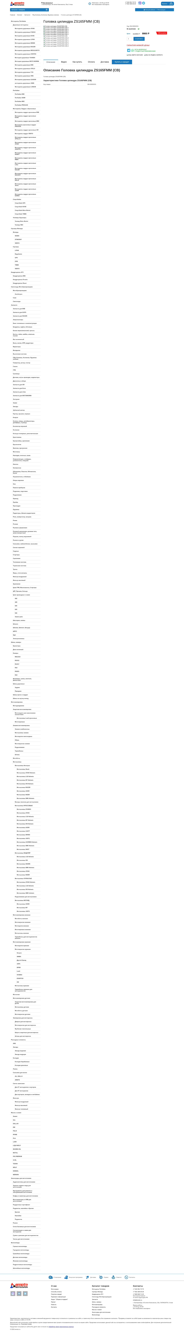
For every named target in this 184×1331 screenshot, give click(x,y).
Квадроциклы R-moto (20, 279)
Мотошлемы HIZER (23, 794)
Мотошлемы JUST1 (23, 838)
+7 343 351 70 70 (130, 2)
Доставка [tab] (105, 62)
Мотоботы (16, 758)
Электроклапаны (18, 638)
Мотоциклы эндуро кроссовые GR (26, 130)
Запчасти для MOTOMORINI (22, 395)
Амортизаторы (18, 319)
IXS (18, 982)
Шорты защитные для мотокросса (26, 1032)
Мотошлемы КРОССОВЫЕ (24, 805)
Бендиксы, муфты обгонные (22, 327)
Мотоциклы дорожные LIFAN (25, 39)
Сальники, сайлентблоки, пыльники (25, 544)
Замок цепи (19, 616)
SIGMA (17, 236)
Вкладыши (16, 350)
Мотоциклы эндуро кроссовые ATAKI (25, 143)
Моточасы (16, 452)
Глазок (15, 366)
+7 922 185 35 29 (130, 4)
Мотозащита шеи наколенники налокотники (25, 713)
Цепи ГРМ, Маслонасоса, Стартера (24, 587)
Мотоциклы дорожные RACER (25, 46)
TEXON (15, 1163)
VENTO (17, 243)
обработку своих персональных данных (61, 1326)
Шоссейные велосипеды (21, 1268)
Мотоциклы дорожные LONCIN (25, 87)
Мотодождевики (18, 705)
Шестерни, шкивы (19, 620)
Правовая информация (58, 1297)
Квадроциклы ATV (17, 272)
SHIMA (19, 956)
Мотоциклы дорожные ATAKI (25, 28)
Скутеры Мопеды (17, 228)
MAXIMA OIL (17, 1149)
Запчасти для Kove (19, 388)
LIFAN (17, 250)
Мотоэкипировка (17, 702)
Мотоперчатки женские (22, 922)
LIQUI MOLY (17, 1145)
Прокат (53, 1302)
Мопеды (15, 232)
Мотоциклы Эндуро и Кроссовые (24, 108)
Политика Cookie (26, 1324)
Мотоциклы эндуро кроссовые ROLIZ (25, 179)
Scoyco (19, 953)
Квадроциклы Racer (20, 283)
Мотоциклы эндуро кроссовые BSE (27, 112)
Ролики (15, 524)
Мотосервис (55, 1289)
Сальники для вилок (20, 1072)
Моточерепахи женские (23, 929)
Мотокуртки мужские (22, 945)
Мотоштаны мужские (22, 985)
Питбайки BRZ (20, 101)
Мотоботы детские (21, 1010)
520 (16, 606)
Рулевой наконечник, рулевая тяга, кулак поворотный (25, 532)
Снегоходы (17, 301)
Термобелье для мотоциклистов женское (26, 937)
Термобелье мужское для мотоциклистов (23, 990)
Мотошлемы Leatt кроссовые (27, 718)
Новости (53, 1304)
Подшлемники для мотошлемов (26, 896)
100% (18, 964)
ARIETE (17, 1080)
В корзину (139, 39)
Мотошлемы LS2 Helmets (25, 776)
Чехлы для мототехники (21, 1239)
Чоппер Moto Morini (21, 221)
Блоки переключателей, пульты (23, 330)
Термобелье (19, 751)
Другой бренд (21, 960)
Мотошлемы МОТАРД (22, 900)
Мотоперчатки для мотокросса (25, 1025)
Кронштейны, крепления (21, 441)
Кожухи (15, 417)
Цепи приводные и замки (21, 595)
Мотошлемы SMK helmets (25, 893)
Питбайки (16, 90)
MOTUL (15, 1153)
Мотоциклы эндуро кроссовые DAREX (25, 194)
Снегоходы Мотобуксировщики (22, 287)
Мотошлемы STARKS (24, 809)
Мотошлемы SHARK (23, 864)
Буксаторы (16, 646)
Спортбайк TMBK (20, 214)
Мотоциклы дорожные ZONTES (25, 54)
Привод (15, 498)
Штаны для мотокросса (23, 1036)
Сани (14, 298)
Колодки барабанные (22, 1061)
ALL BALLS (18, 1076)
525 (16, 609)
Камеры (15, 653)
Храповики (16, 584)
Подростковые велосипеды (22, 1264)
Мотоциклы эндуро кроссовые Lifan (25, 163)
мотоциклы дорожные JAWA (24, 83)
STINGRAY (18, 239)
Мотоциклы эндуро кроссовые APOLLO (25, 138)
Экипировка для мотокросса (22, 1018)
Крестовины (17, 437)
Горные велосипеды (20, 1246)
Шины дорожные (19, 684)
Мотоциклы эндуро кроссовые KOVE (25, 116)
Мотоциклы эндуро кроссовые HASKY (25, 153)
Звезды (15, 406)
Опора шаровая (18, 480)
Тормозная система (19, 565)
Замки (15, 403)
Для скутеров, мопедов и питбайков (27, 1094)
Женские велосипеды (20, 1261)
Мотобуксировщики (20, 290)
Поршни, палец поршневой (22, 536)
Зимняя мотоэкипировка (21, 725)
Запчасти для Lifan (19, 392)
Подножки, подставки (20, 491)
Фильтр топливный (21, 1109)
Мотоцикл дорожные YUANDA (25, 57)
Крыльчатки (17, 444)
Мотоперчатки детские (22, 1014)
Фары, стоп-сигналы (20, 573)
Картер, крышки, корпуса (21, 414)
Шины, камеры (16, 642)
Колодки (16, 1058)
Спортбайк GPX (20, 203)
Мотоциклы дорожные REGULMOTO (27, 50)
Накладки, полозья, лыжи (21, 455)
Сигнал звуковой (19, 547)
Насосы (15, 464)
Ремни (15, 520)
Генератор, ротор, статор (21, 363)
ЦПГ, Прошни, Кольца (20, 591)
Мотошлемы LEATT (23, 831)
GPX (16, 257)
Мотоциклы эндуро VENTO (24, 133)
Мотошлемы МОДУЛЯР (22, 853)
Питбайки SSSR (20, 97)
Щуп (14, 635)
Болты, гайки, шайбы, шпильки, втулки (24, 334)
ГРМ (14, 370)
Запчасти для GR (18, 384)
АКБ (14, 1043)
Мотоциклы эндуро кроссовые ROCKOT (25, 174)
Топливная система (19, 562)
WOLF (15, 1167)
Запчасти (14, 305)
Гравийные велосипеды (21, 1253)
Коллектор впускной (20, 426)
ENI (14, 1127)
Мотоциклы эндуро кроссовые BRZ (27, 121)
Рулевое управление (20, 527)
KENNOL (16, 1171)
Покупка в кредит (56, 1294)
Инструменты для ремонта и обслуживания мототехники (22, 1191)
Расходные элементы (18, 1040)
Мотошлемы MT (22, 907)
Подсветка (18, 1219)
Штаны (17, 754)
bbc (14, 1120)
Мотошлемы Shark (23, 769)
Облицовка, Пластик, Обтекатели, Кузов (24, 472)
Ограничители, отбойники (22, 476)
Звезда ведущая (20, 1054)
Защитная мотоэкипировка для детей (25, 1002)
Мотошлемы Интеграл (22, 765)
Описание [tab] (50, 62)
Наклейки (18, 1215)
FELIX (15, 1131)
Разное (15, 1223)
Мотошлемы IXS (22, 860)
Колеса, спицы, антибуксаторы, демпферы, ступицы (24, 421)
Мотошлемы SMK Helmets (25, 798)
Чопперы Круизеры (19, 217)
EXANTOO (20, 978)
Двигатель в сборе (19, 381)
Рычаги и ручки (18, 540)
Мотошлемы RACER (23, 787)
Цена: (129, 33)
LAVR (14, 1142)
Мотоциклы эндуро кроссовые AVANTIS (25, 148)
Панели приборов (19, 487)
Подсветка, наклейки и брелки (23, 1208)
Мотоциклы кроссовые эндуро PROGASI (25, 125)
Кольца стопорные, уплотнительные (25, 433)
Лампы (15, 1069)
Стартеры (16, 555)
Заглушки (16, 399)
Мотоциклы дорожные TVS (24, 72)
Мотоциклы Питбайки (18, 21)
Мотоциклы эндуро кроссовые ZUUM (25, 189)
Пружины (16, 509)
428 (16, 602)
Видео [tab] (64, 62)
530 (16, 613)
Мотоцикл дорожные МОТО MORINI (27, 61)
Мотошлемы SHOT (23, 849)
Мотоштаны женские (22, 933)
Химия (15, 1116)
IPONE (15, 1134)
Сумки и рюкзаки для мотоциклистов (25, 1235)
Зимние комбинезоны (22, 729)
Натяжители (17, 468)
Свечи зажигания (19, 1083)
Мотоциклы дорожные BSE (24, 65)
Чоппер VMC (19, 225)
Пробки (15, 502)
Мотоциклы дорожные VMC (24, 76)
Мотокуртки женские (22, 926)
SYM (16, 261)
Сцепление (16, 558)
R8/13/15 (17, 657)
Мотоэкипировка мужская (21, 942)
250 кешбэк (162, 33)
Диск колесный (18, 649)
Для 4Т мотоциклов (21, 1091)
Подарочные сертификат (21, 1204)
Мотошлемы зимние (22, 732)
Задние (17, 687)
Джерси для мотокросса (23, 1021)
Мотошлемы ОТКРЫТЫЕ (23, 878)
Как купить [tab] (77, 62)
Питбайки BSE (19, 94)
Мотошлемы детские (22, 1007)
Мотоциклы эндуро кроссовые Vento (25, 184)
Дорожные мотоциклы (20, 25)
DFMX (19, 967)
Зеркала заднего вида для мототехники (22, 1186)
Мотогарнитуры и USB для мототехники (22, 1200)
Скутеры (16, 247)
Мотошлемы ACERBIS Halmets (27, 842)
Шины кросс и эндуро (20, 695)
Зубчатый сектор (19, 410)
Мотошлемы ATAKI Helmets (26, 773)
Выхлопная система (20, 354)
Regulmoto (18, 254)
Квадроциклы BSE (19, 276)
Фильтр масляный (19, 580)
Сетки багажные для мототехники (24, 1226)
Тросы (15, 569)
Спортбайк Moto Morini (22, 210)
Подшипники (17, 495)
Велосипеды (15, 1242)
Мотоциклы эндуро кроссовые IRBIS (25, 158)
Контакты (54, 1307)
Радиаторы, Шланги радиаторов (24, 513)
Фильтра (16, 1098)
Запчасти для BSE (19, 308)
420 (16, 598)
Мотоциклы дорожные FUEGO (25, 32)
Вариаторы (17, 346)
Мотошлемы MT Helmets (25, 780)
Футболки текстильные (23, 1029)
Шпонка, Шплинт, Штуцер (21, 627)
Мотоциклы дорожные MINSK (25, 43)
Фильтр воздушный (19, 576)
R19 (16, 675)
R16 (16, 667)
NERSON (16, 1174)
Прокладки (16, 506)
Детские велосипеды (20, 1257)
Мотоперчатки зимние (22, 743)
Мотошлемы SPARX (23, 835)
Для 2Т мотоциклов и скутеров (25, 1087)
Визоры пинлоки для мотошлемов (26, 802)
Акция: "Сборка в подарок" (59, 1299)
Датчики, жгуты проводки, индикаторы (26, 377)
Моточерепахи (20, 722)
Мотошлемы (17, 762)
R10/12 (17, 660)
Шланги (15, 624)
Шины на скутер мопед (20, 698)
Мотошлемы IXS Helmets (25, 784)
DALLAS (15, 1123)
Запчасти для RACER (20, 316)
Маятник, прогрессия (20, 448)
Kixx (14, 1138)
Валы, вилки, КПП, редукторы (23, 343)
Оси (14, 484)
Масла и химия (16, 1112)
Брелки (17, 1212)
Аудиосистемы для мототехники (24, 1182)
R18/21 (17, 671)
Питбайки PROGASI (21, 105)
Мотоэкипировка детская (21, 998)
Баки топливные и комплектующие (25, 323)
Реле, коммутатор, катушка (22, 517)
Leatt (18, 971)
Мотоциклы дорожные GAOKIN (25, 79)
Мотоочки (16, 994)
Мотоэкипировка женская (21, 915)
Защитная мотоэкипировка (22, 709)
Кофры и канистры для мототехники (25, 1196)
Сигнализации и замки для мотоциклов (22, 1231)
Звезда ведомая (20, 1050)
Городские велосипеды (21, 1250)
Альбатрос (18, 294)
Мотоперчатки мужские (23, 949)
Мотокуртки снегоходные (23, 736)
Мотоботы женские (21, 918)
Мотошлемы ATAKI (23, 813)
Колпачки (16, 430)
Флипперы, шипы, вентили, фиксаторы (22, 679)
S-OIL (15, 1160)
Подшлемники (19, 747)
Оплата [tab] (91, 62)
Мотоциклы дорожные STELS (25, 68)
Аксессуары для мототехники (21, 1178)
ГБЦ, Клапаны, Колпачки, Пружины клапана (25, 358)
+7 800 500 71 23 (138, 1294)
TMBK (17, 265)
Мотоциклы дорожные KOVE (24, 36)
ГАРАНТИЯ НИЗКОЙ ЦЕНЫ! (138, 45)
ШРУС (15, 631)
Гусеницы (16, 373)
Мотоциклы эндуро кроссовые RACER (25, 169)
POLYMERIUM (17, 1156)
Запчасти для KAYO (19, 312)
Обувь (17, 740)
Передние (18, 691)
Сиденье (16, 551)
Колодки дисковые (21, 1065)
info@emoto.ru (137, 1300)
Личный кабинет (150, 9)
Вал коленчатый (18, 339)
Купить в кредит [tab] (122, 62)
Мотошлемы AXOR (23, 791)
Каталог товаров (18, 10)
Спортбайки (17, 199)
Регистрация (161, 9)
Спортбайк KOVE (20, 206)
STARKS (19, 975)
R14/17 (17, 664)
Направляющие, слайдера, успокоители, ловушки (22, 459)
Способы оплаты (56, 1291)
